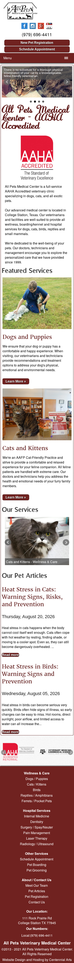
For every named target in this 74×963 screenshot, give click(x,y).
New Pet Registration (37, 42)
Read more (10, 655)
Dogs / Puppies (36, 778)
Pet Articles (36, 891)
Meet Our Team (36, 885)
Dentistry (36, 821)
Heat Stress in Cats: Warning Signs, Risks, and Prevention (32, 597)
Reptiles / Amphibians (37, 795)
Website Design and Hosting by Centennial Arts (37, 959)
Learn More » (16, 381)
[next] (66, 542)
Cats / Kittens (36, 784)
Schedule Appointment (37, 49)
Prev (7, 82)
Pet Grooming (37, 870)
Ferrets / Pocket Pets (37, 800)
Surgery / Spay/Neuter (37, 827)
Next (67, 82)
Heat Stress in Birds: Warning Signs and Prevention (30, 674)
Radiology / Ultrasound (36, 843)
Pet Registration (36, 896)
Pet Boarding (36, 864)
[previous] (8, 542)
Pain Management (36, 832)
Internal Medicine (36, 816)
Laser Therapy (36, 838)
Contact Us (37, 902)
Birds (36, 789)
